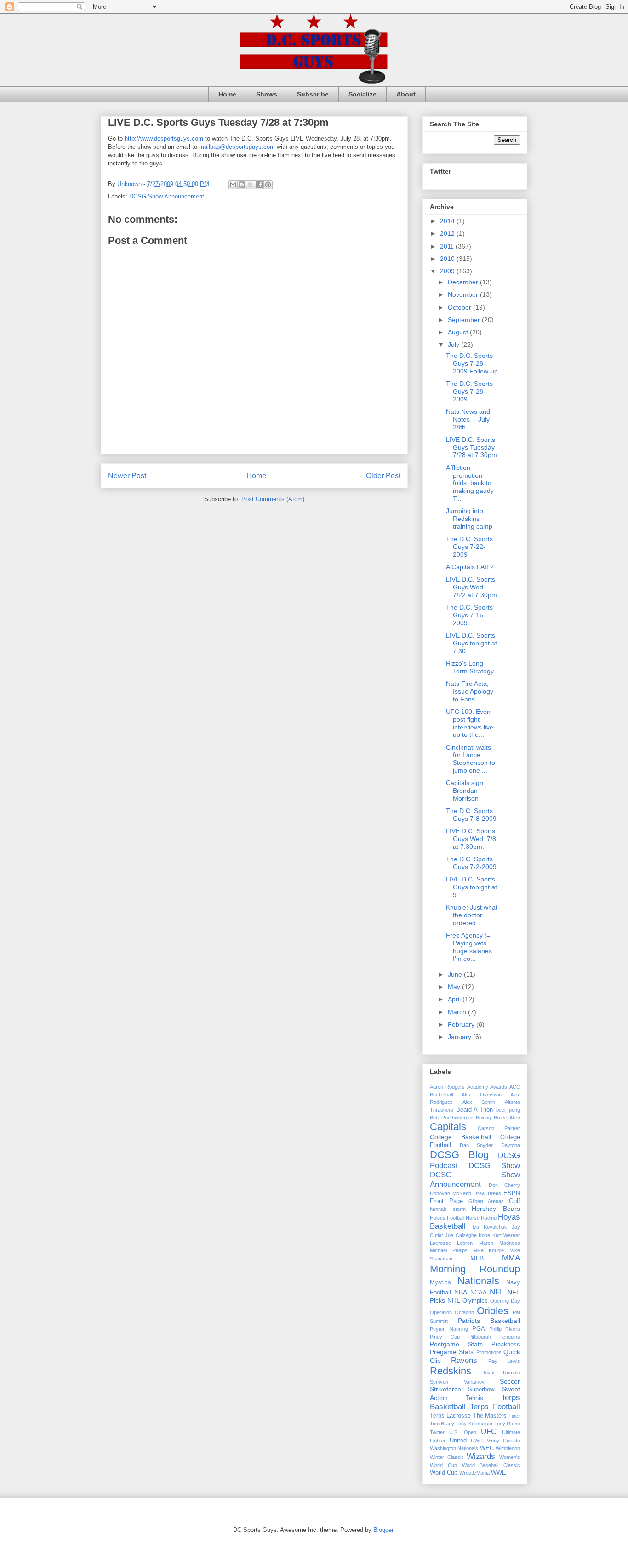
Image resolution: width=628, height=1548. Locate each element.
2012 (448, 233)
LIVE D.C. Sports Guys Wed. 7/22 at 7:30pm (471, 587)
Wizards (481, 1456)
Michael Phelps (449, 1250)
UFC (489, 1431)
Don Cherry (504, 1185)
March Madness (499, 1243)
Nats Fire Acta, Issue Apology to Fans (469, 691)
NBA (460, 1292)
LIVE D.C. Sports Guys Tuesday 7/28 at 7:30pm (471, 447)
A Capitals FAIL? (470, 567)
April (455, 999)
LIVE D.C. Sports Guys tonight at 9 (471, 887)
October (460, 307)
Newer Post (127, 476)
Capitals (448, 1126)
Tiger (514, 1415)
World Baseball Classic (491, 1465)
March (458, 1012)
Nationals (478, 1281)
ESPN (511, 1193)
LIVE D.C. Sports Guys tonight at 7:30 (471, 643)
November (464, 294)
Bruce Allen (507, 1117)
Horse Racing (481, 1217)
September (465, 319)
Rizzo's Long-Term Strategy (470, 667)
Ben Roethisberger (451, 1117)
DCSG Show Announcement (166, 196)
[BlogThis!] (241, 184)
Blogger (383, 1529)
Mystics (440, 1282)
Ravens (464, 1360)
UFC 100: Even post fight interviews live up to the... (469, 723)
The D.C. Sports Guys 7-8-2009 (471, 814)
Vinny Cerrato (503, 1440)
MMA (511, 1258)
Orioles (492, 1310)
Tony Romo (507, 1423)
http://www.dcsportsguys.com (164, 138)
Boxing (483, 1117)
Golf (514, 1201)
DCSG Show (494, 1165)
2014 (448, 221)
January (460, 1036)
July (454, 344)
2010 (448, 258)
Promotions (489, 1352)
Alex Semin (479, 1102)
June (456, 974)
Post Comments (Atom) (272, 499)
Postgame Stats (456, 1344)
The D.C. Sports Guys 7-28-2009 (469, 391)
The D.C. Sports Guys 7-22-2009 (469, 546)
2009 (448, 271)
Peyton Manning (449, 1329)
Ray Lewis (504, 1361)
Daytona (510, 1145)
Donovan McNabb (450, 1193)
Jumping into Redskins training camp (469, 518)
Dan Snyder (476, 1145)
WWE (498, 1472)
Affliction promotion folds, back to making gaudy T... (470, 483)
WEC (487, 1448)
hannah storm (448, 1209)
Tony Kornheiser (474, 1423)
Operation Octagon (452, 1312)
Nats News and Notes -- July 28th (468, 419)
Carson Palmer (499, 1128)
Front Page (446, 1201)
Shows (266, 94)
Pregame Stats (452, 1352)
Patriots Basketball (489, 1320)
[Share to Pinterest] (268, 184)
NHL (453, 1300)
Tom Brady (442, 1423)
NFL (497, 1292)
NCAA (478, 1292)
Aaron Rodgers (447, 1087)
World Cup (443, 1472)
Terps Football (495, 1406)
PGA (478, 1329)
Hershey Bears (496, 1208)
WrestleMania (474, 1472)
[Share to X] (250, 184)
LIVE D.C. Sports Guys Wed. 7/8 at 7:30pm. (471, 838)
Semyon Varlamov (457, 1381)
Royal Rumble (500, 1372)
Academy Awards (487, 1087)
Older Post (383, 476)
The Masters (490, 1415)
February (462, 1024)
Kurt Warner (506, 1235)
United (458, 1440)
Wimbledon (508, 1448)
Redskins (450, 1371)
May (455, 986)
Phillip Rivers (504, 1329)
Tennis (474, 1398)
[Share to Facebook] (259, 184)
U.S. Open (462, 1432)
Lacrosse (440, 1243)
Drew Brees (487, 1193)
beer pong (508, 1110)
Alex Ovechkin (482, 1094)
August (459, 332)
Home (227, 94)
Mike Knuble (488, 1250)
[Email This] (233, 184)
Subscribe (313, 94)
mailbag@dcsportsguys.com (237, 146)
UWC (477, 1440)
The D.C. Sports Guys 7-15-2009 (469, 615)
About (406, 94)
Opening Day (505, 1301)
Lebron (465, 1243)
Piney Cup (445, 1336)
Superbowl (482, 1389)
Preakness (505, 1344)
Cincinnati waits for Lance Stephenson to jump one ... (470, 759)
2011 (448, 246)
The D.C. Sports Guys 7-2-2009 (471, 862)
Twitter (437, 1432)
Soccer (510, 1381)
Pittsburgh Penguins (494, 1336)
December (464, 282)
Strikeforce (445, 1389)
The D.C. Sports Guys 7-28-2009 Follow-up (472, 363)
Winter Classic (447, 1457)
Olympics (475, 1301)
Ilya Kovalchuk (489, 1227)
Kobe (484, 1235)
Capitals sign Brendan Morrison (464, 790)
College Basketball (460, 1137)
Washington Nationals (454, 1448)
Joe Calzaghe (460, 1235)
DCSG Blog (459, 1154)
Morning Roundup (475, 1269)
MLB (477, 1258)
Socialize (362, 94)
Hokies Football (447, 1217)
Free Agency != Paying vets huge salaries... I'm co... (471, 947)
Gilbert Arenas (486, 1201)
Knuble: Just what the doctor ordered (471, 915)
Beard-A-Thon (474, 1110)
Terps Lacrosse (450, 1415)
